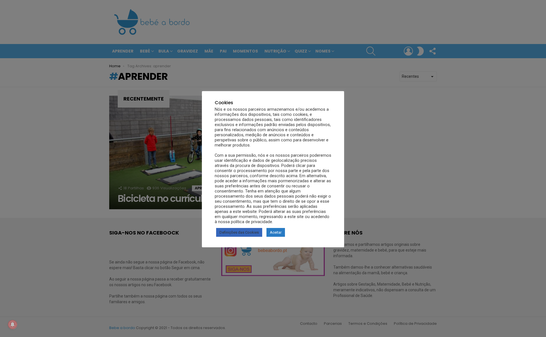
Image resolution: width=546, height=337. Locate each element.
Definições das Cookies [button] (239, 232)
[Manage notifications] (12, 324)
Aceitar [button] (276, 232)
